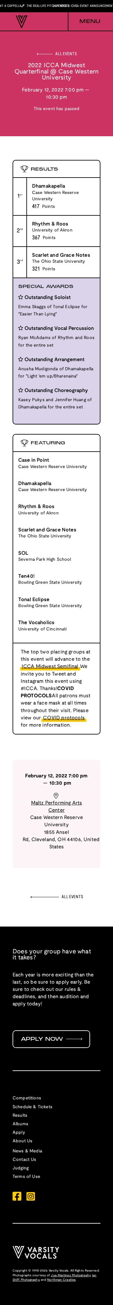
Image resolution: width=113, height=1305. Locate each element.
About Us (22, 1141)
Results (20, 1116)
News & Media (27, 1151)
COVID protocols (63, 718)
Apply (19, 1133)
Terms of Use (26, 1177)
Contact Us (24, 1160)
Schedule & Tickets (32, 1107)
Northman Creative (61, 1280)
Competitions (27, 1098)
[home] (20, 21)
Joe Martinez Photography (70, 1275)
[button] (84, 21)
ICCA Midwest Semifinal (50, 666)
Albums (20, 1124)
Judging (21, 1168)
